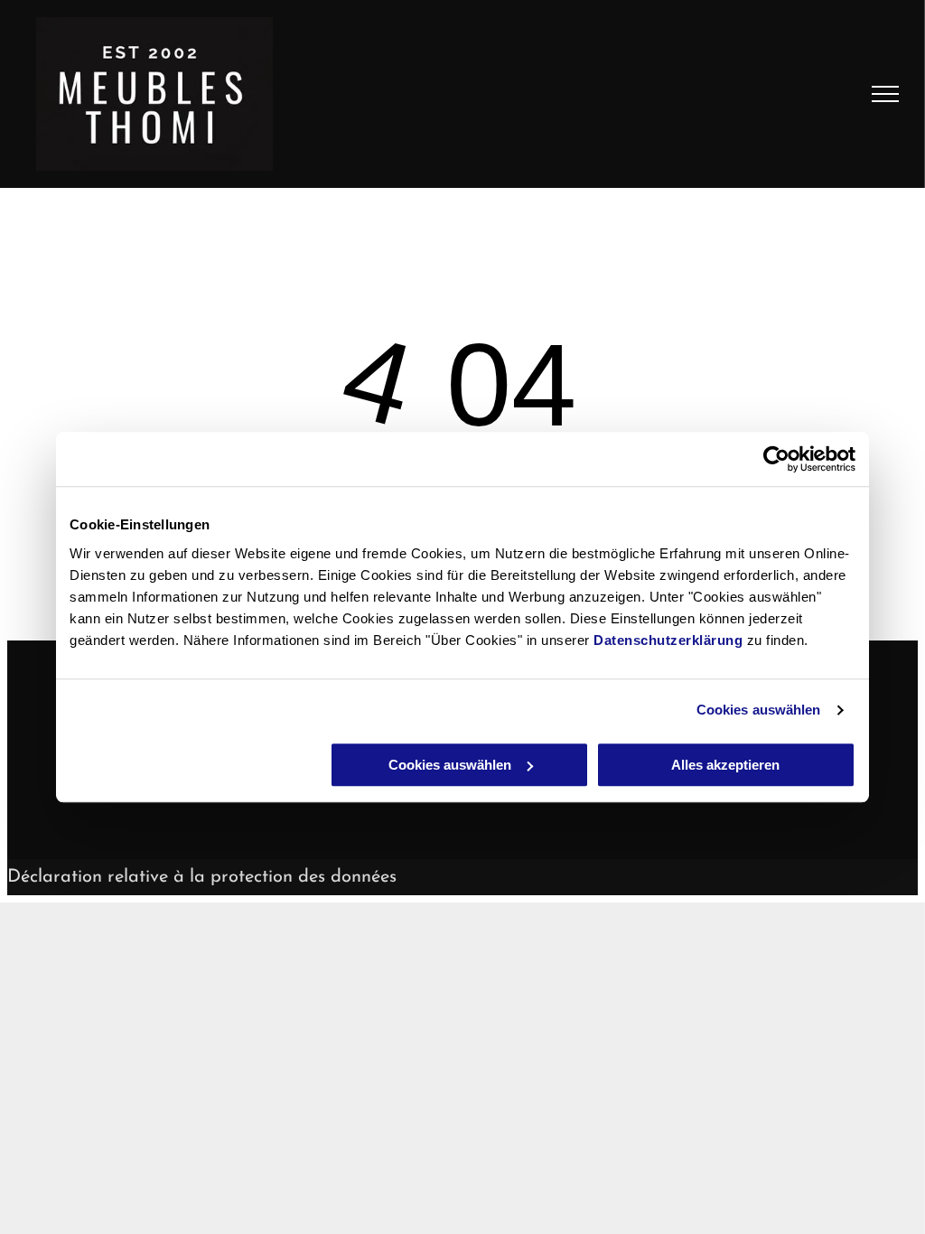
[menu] (885, 93)
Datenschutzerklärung (668, 640)
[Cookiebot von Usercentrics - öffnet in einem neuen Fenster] (776, 458)
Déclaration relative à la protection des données (202, 877)
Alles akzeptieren (725, 764)
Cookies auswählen (758, 709)
